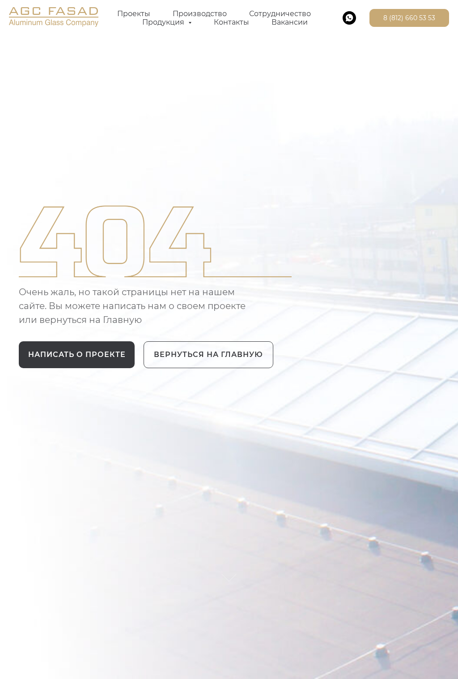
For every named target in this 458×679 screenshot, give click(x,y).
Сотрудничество (280, 13)
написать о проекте (77, 354)
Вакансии (289, 22)
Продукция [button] (164, 22)
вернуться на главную (208, 354)
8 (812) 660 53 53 (409, 18)
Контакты (231, 22)
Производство (200, 13)
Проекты (133, 13)
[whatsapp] (349, 18)
